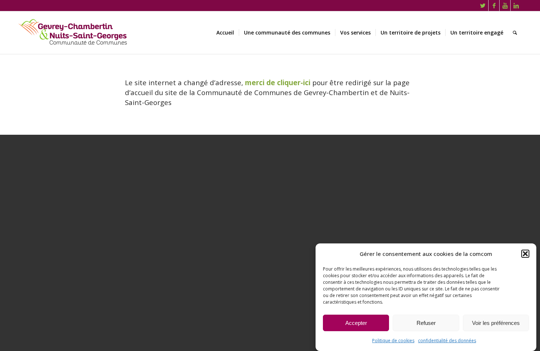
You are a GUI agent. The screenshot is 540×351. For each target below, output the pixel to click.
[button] (525, 253)
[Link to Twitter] (483, 5)
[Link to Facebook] (494, 5)
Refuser (426, 323)
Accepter (356, 323)
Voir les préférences (496, 323)
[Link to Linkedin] (516, 5)
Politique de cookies (393, 340)
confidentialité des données (447, 340)
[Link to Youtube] (505, 5)
